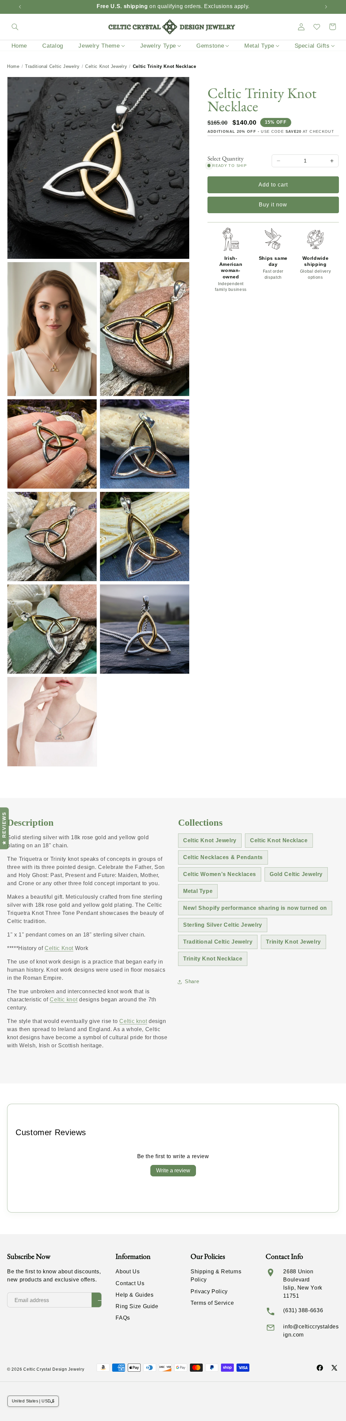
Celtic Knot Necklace (279, 840)
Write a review (173, 1170)
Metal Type (198, 891)
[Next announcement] (326, 7)
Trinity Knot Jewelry (293, 942)
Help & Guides (134, 1295)
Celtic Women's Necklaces (219, 874)
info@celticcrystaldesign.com (311, 1331)
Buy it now (273, 204)
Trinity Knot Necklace (212, 959)
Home (13, 66)
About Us (128, 1271)
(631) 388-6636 (303, 1310)
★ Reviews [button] (4, 828)
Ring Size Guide (137, 1306)
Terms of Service (212, 1303)
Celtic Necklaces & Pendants (223, 857)
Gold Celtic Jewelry (296, 874)
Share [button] (192, 981)
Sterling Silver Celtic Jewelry (222, 925)
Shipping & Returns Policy (216, 1275)
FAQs (123, 1318)
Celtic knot (63, 999)
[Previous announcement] (20, 7)
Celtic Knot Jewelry (106, 66)
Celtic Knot (59, 948)
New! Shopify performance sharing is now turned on (255, 908)
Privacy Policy (209, 1291)
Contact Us (130, 1283)
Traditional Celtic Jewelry (52, 66)
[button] (15, 26)
